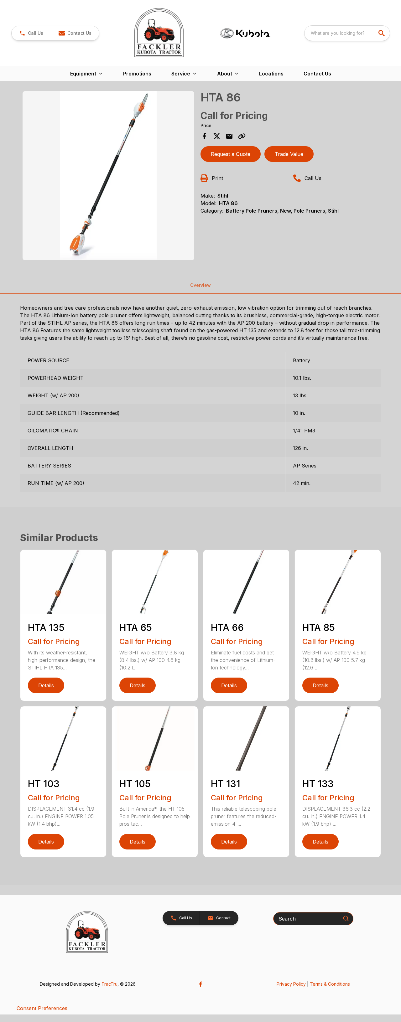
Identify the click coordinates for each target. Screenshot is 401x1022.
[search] (382, 33)
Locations (271, 73)
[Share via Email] (229, 136)
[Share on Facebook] (204, 136)
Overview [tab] (200, 285)
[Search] (346, 918)
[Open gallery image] (108, 175)
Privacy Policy (291, 984)
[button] (31, 33)
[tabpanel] (108, 176)
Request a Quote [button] (230, 154)
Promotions (137, 73)
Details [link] (46, 685)
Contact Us (317, 73)
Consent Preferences (42, 1008)
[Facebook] (200, 984)
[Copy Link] (242, 136)
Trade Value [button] (289, 154)
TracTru (109, 984)
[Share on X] (217, 136)
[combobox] (347, 33)
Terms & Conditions (330, 984)
